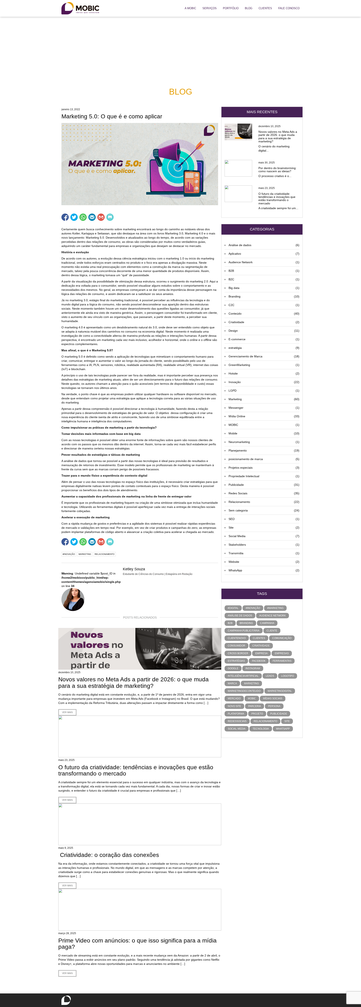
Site (264, 527)
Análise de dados (264, 245)
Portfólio (231, 8)
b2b (230, 623)
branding (246, 623)
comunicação (281, 638)
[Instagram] (177, 8)
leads (270, 675)
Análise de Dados (240, 615)
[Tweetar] (74, 217)
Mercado (234, 698)
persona (274, 706)
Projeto (257, 713)
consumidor (236, 645)
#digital (233, 608)
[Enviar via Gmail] (101, 217)
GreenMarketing (264, 365)
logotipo (287, 675)
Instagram (252, 668)
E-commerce (264, 339)
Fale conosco (289, 8)
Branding (264, 296)
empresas (282, 653)
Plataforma (236, 713)
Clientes (265, 8)
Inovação (264, 382)
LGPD (264, 390)
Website (264, 561)
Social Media (264, 536)
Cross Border (238, 653)
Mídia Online (264, 416)
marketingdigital (280, 690)
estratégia (264, 347)
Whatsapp (283, 728)
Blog (248, 8)
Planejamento (264, 450)
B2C (264, 279)
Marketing (264, 399)
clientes (259, 638)
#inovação (69, 554)
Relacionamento (264, 502)
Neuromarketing (264, 442)
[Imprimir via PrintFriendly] (110, 217)
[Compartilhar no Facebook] (65, 217)
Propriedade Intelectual (264, 476)
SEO (264, 519)
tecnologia (261, 728)
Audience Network (264, 262)
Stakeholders (264, 544)
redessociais (237, 721)
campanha (267, 623)
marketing (85, 554)
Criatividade (264, 322)
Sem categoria (264, 510)
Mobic (252, 698)
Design (264, 330)
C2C (264, 305)
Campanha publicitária (243, 630)
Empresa (261, 653)
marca (232, 683)
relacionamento (104, 554)
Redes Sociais (264, 493)
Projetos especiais (264, 467)
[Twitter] (165, 8)
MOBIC (264, 424)
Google (233, 668)
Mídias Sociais (272, 698)
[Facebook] (171, 8)
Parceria (254, 706)
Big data (264, 288)
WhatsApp (264, 570)
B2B (264, 270)
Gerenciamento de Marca (264, 356)
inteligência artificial (243, 675)
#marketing (275, 608)
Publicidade (264, 484)
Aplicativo (264, 253)
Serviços (209, 8)
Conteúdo (264, 313)
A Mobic (190, 8)
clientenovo (237, 638)
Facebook (259, 660)
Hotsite (264, 373)
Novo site (234, 706)
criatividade (261, 645)
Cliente (272, 630)
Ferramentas (282, 660)
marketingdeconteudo (244, 690)
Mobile (264, 433)
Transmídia (264, 553)
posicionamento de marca (264, 459)
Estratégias (236, 660)
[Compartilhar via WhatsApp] (83, 217)
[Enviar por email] (92, 217)
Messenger (264, 407)
